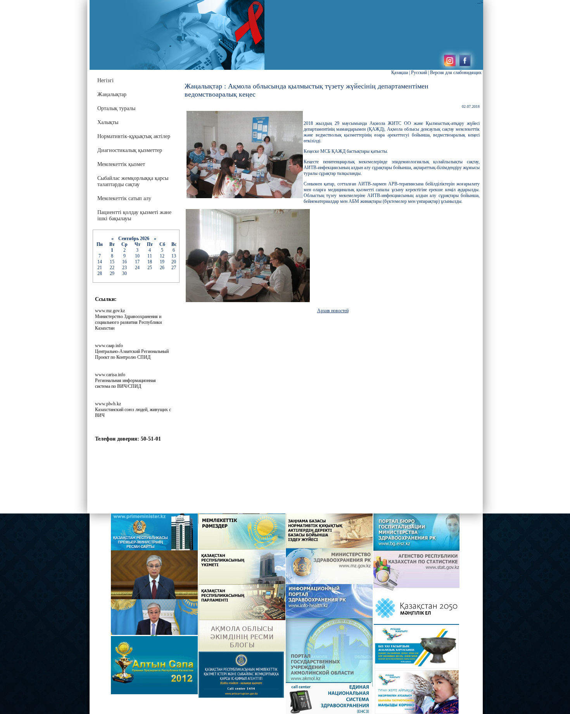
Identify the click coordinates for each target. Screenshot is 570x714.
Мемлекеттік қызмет (121, 164)
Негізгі (105, 80)
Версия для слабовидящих (456, 72)
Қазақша (399, 72)
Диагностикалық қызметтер (129, 150)
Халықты (107, 122)
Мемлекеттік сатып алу (124, 198)
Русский (419, 72)
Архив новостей (333, 310)
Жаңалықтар (111, 94)
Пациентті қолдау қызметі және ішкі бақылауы (134, 215)
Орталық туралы (116, 108)
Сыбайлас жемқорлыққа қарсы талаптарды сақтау (132, 181)
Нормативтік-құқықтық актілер (133, 136)
